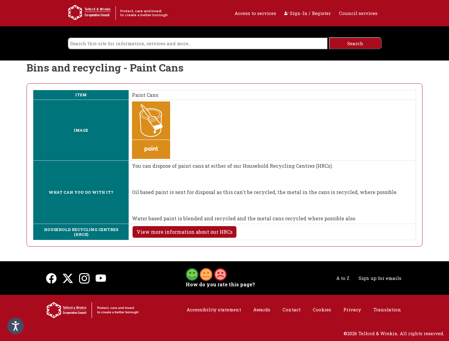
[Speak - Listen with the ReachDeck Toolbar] (15, 326)
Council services (358, 13)
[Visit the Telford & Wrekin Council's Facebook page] (51, 278)
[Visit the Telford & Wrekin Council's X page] (68, 278)
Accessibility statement (214, 309)
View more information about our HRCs (184, 232)
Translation (387, 309)
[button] (206, 274)
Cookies (322, 309)
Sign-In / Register (310, 13)
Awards (261, 309)
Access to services (255, 13)
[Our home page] (92, 309)
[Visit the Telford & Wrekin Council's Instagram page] (84, 278)
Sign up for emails (380, 278)
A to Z (342, 278)
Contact (292, 309)
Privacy (352, 309)
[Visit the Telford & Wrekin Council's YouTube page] (101, 278)
